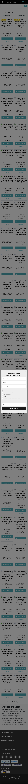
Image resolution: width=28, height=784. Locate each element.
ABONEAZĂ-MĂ (14, 408)
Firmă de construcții (8, 392)
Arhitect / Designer (8, 391)
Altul (5, 396)
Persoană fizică (7, 394)
